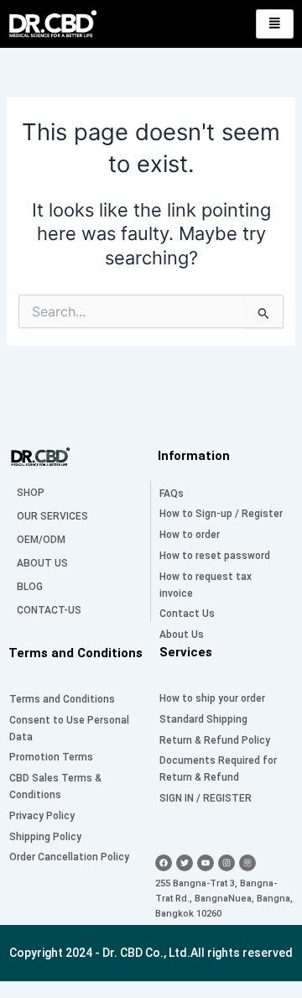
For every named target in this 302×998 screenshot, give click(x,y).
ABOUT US (42, 563)
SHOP (30, 493)
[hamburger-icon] (275, 24)
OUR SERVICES (52, 516)
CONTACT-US (49, 610)
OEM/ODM (41, 540)
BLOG (30, 587)
